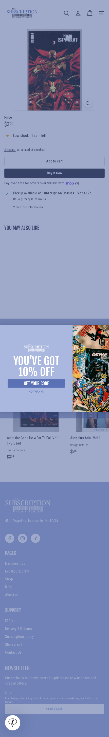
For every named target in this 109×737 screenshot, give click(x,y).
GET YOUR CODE (36, 383)
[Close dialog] (105, 328)
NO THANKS (36, 391)
